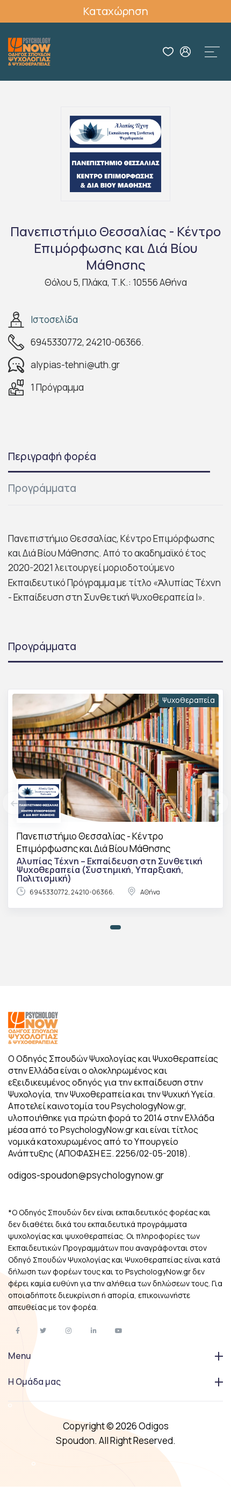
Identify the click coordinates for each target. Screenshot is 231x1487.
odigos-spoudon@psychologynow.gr (86, 1175)
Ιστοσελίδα (54, 319)
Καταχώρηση (115, 11)
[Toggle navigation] (212, 51)
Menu (19, 1356)
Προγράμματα (42, 488)
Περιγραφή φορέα (52, 456)
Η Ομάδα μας (34, 1381)
